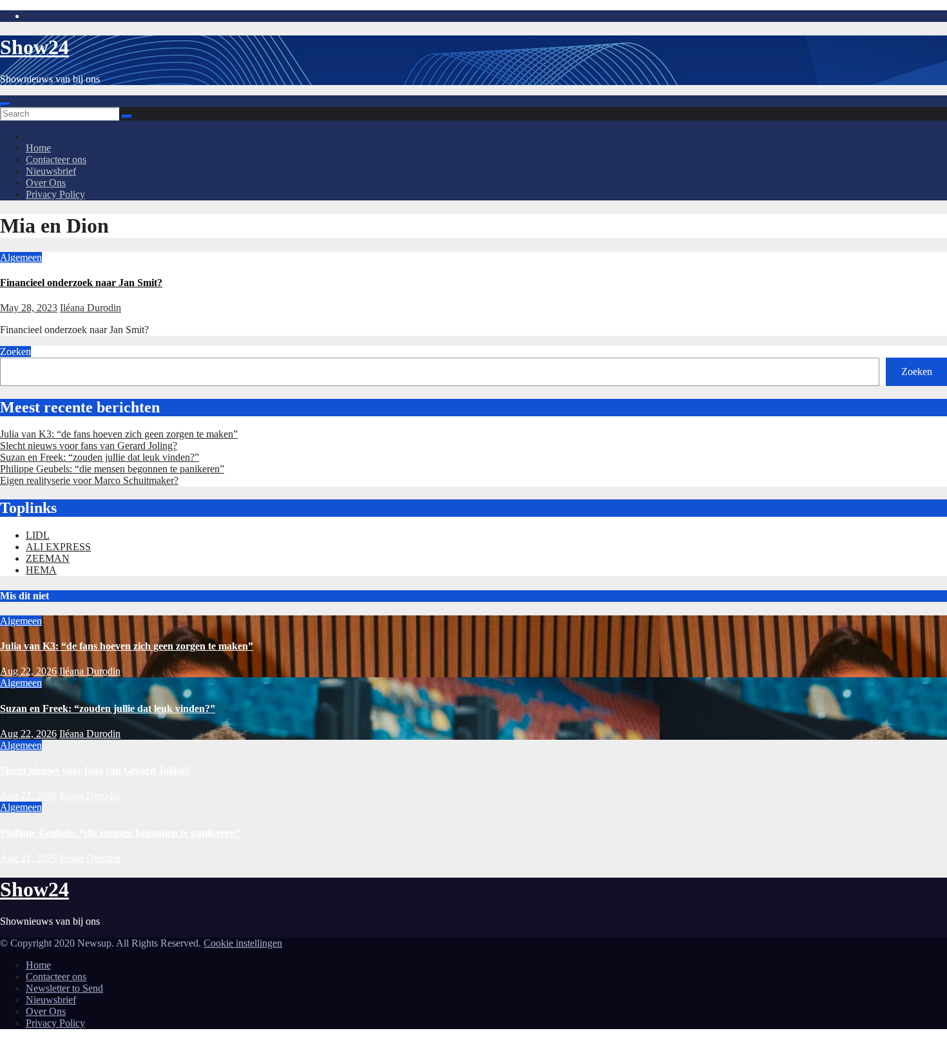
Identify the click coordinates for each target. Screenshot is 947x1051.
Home (38, 147)
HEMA (41, 569)
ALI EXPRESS (58, 546)
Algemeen (21, 257)
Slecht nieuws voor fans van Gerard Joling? (88, 445)
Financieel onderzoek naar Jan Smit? (81, 282)
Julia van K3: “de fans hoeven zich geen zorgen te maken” (119, 434)
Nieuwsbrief (51, 171)
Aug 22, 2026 (28, 671)
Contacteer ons (56, 159)
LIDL (38, 535)
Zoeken (15, 351)
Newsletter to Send (64, 988)
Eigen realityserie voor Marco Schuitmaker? (89, 480)
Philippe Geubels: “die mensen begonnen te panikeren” (112, 468)
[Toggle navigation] (5, 104)
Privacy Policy (55, 194)
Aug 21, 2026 (28, 858)
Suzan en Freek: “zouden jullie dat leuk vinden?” (99, 457)
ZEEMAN (48, 558)
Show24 (34, 47)
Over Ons (46, 182)
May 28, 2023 (28, 307)
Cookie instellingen (243, 943)
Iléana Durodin (90, 307)
